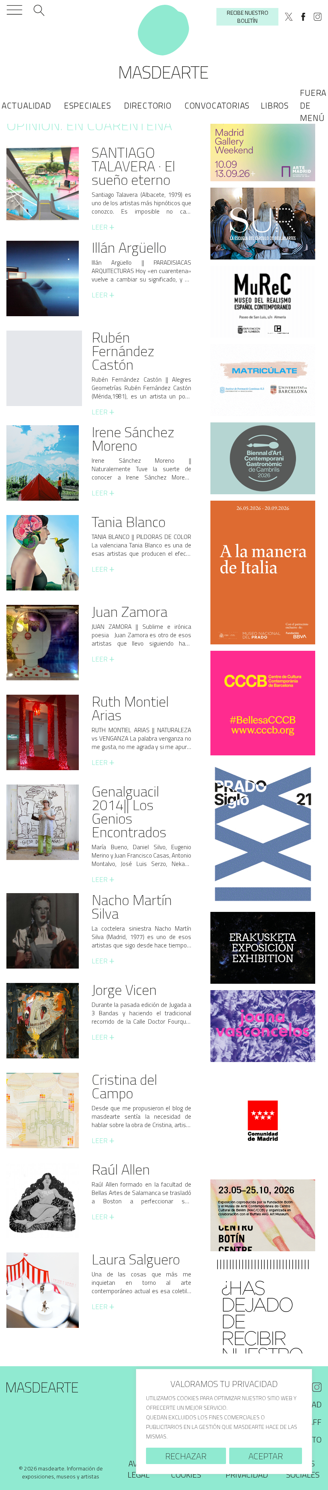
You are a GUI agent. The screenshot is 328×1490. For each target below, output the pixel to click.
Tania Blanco (129, 522)
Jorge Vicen (124, 990)
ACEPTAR (265, 1456)
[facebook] (303, 17)
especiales (87, 105)
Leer (103, 227)
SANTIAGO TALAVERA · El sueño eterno (133, 165)
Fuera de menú (313, 105)
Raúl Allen (121, 1169)
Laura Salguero (136, 1259)
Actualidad (26, 105)
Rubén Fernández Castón (123, 350)
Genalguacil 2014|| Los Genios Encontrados (129, 811)
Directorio (148, 105)
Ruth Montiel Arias (130, 708)
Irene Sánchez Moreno (133, 438)
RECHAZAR (185, 1456)
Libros (275, 105)
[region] (224, 1421)
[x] (289, 17)
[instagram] (318, 17)
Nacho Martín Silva (132, 906)
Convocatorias (217, 105)
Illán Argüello (129, 247)
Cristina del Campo (124, 1086)
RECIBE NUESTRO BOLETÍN (247, 16)
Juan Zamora (130, 611)
